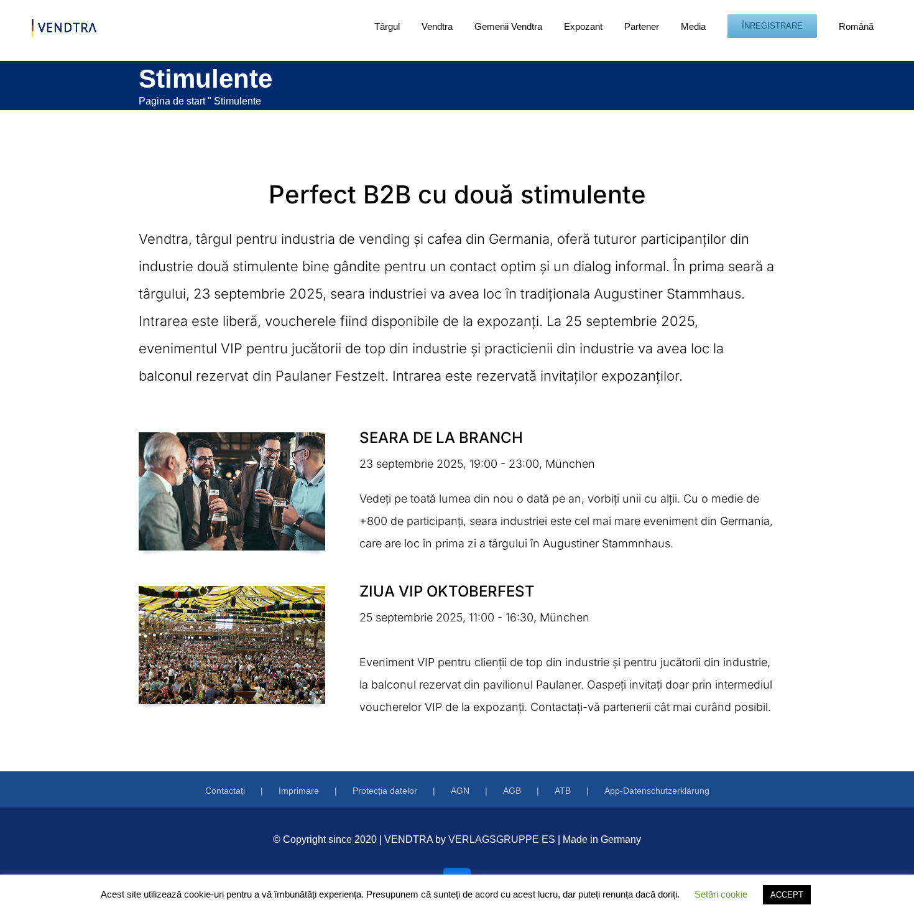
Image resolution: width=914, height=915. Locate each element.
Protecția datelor (385, 791)
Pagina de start (172, 101)
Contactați (225, 791)
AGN (460, 791)
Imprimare (299, 791)
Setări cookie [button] (721, 894)
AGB (512, 791)
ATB (563, 791)
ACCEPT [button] (786, 894)
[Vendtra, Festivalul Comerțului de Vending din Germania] (232, 438)
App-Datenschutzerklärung (656, 791)
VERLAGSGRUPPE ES (501, 839)
